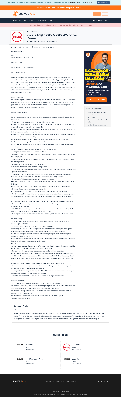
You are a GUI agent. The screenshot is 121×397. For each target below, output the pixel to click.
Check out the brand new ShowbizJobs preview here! (60, 8)
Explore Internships (66, 14)
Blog (67, 381)
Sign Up (96, 14)
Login (105, 14)
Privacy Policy (74, 2)
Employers (60, 381)
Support (82, 14)
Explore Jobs (49, 14)
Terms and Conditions (81, 394)
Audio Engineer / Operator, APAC (41, 20)
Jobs (20, 20)
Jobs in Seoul (91, 117)
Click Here (100, 20)
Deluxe (26, 20)
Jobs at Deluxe (92, 115)
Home (15, 20)
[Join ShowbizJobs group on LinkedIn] (104, 382)
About (51, 381)
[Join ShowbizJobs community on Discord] (107, 382)
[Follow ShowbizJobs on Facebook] (98, 382)
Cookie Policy (88, 2)
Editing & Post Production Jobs (97, 112)
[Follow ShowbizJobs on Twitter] (101, 382)
